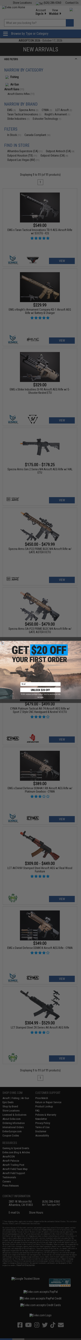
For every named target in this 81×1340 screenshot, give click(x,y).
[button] (40, 691)
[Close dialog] (2, 643)
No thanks (40, 697)
